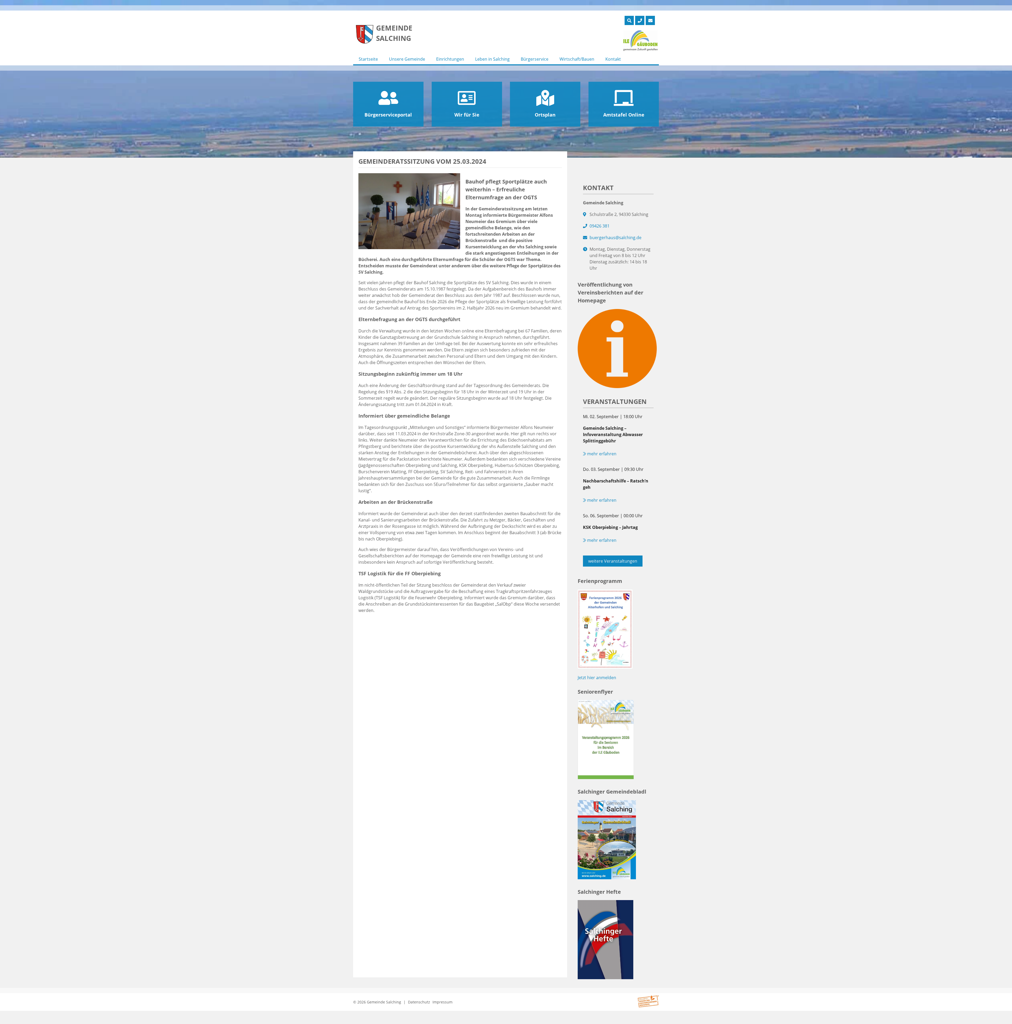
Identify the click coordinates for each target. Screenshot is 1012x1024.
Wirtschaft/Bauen (576, 59)
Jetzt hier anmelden (597, 677)
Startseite (368, 59)
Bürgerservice (534, 59)
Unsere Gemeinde (407, 59)
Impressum (442, 1001)
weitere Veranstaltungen (612, 561)
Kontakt (613, 59)
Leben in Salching (492, 59)
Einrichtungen (450, 59)
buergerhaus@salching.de (615, 237)
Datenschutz (419, 1001)
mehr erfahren (601, 454)
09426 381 (600, 226)
